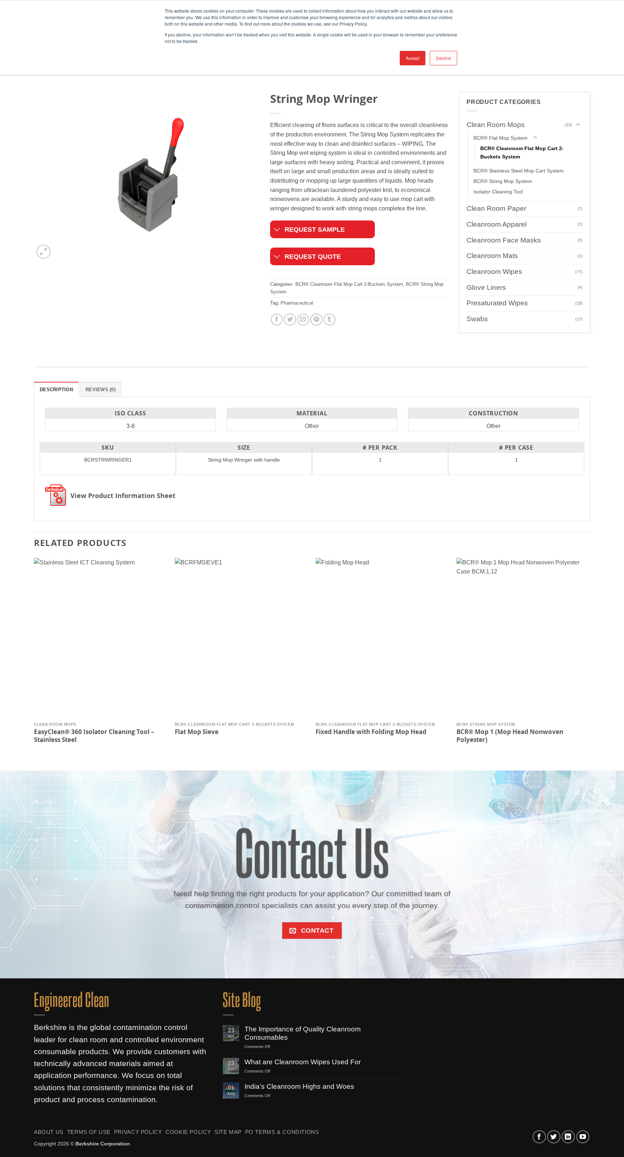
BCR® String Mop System (502, 181)
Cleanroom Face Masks (504, 240)
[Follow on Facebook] (539, 1137)
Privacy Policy (138, 1132)
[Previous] (34, 658)
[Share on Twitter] (290, 319)
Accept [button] (412, 58)
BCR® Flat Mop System (500, 138)
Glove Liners (486, 287)
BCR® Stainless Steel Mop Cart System (518, 171)
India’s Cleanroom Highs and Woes (299, 1086)
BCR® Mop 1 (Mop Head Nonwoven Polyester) (509, 736)
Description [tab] (56, 389)
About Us (49, 1132)
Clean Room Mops (496, 124)
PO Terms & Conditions (282, 1132)
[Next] (589, 658)
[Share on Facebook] (277, 319)
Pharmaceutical (297, 303)
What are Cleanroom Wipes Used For (302, 1062)
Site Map (228, 1132)
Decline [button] (443, 58)
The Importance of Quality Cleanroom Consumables (302, 1033)
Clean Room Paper (496, 208)
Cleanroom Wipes (494, 271)
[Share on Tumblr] (329, 319)
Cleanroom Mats (492, 255)
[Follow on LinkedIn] (568, 1137)
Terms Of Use (88, 1132)
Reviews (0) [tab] (101, 389)
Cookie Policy (188, 1132)
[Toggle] (277, 230)
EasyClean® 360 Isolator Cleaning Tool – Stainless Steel (94, 736)
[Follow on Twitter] (553, 1137)
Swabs (477, 319)
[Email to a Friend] (303, 319)
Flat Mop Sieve (196, 732)
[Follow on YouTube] (583, 1137)
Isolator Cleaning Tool (498, 192)
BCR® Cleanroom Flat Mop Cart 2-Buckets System (349, 284)
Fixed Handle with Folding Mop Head (371, 732)
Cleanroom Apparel (496, 224)
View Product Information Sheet (123, 495)
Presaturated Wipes (497, 303)
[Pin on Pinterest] (316, 319)
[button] (43, 252)
